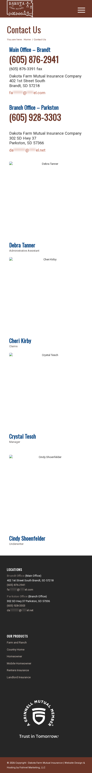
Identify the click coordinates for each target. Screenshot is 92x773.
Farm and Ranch (17, 642)
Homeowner (14, 656)
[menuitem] (79, 8)
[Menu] (79, 8)
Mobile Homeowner (19, 663)
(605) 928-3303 (35, 117)
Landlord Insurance (19, 677)
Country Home (15, 649)
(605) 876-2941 (34, 59)
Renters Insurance (18, 670)
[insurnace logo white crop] (38, 8)
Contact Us (24, 29)
